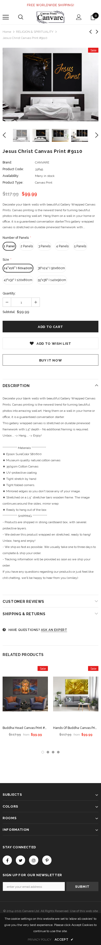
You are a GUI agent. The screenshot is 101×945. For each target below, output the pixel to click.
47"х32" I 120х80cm (18, 280)
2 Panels (26, 246)
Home (7, 32)
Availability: (11, 176)
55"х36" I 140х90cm (52, 280)
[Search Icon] (20, 17)
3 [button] (53, 752)
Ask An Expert (54, 630)
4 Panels (62, 246)
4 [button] (58, 752)
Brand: (7, 162)
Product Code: (13, 169)
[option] (50, 84)
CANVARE (42, 162)
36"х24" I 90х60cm (51, 268)
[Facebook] (7, 860)
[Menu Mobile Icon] (6, 17)
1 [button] (42, 752)
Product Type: (13, 182)
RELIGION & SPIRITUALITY (34, 32)
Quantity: (9, 293)
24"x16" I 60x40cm (18, 268)
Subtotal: (9, 312)
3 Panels (44, 246)
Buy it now (50, 360)
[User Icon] (79, 17)
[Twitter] (20, 860)
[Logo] (50, 17)
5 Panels (80, 246)
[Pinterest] (47, 860)
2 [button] (48, 752)
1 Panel (9, 246)
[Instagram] (33, 860)
